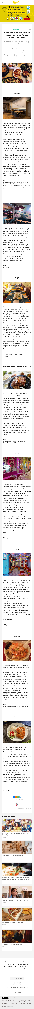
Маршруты (19, 969)
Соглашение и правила (11, 990)
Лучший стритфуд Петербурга (12, 922)
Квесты (12, 961)
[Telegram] (20, 797)
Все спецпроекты (17, 978)
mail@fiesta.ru (10, 1006)
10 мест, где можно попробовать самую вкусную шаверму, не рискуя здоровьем (15, 878)
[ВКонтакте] (14, 797)
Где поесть (19, 961)
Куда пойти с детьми (22, 964)
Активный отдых (10, 964)
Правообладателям (24, 990)
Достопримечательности (10, 966)
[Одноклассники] (16, 797)
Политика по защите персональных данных (17, 987)
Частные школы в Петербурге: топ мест (15, 900)
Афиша (7, 961)
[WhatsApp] (18, 797)
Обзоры (16, 29)
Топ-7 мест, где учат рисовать (12, 944)
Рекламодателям (17, 992)
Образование (10, 969)
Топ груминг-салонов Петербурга (13, 855)
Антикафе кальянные (24, 966)
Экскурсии (26, 961)
